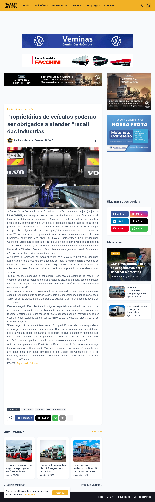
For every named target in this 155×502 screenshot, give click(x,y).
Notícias (39, 409)
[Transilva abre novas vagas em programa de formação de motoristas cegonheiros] (19, 451)
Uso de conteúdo (142, 496)
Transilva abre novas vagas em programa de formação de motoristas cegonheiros (19, 468)
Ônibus (77, 5)
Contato (111, 496)
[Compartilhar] (96, 140)
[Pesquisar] (148, 5)
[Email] (62, 418)
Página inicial (13, 109)
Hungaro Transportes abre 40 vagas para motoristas (53, 468)
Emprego (92, 5)
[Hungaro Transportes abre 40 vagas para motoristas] (53, 451)
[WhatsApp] (55, 418)
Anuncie (109, 5)
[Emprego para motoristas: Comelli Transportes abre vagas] (86, 451)
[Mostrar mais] (70, 418)
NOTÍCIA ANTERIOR (15, 485)
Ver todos (94, 431)
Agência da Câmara (27, 363)
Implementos (59, 5)
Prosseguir (60, 492)
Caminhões (39, 5)
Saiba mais (28, 494)
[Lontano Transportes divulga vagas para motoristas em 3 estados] (117, 292)
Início (26, 5)
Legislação (28, 109)
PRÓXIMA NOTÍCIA (90, 485)
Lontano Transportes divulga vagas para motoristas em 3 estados (137, 290)
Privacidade (124, 496)
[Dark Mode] (142, 5)
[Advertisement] (77, 22)
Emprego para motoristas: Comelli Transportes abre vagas (85, 468)
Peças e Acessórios (56, 409)
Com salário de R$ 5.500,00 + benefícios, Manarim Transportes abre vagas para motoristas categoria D (137, 309)
